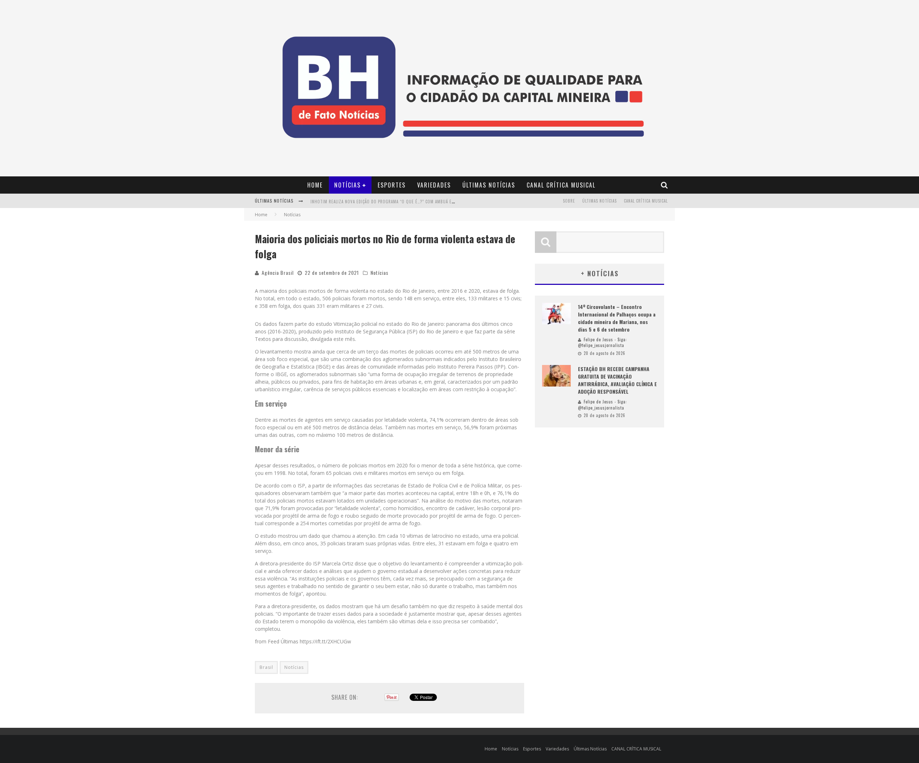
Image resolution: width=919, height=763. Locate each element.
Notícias (347, 185)
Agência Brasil (278, 272)
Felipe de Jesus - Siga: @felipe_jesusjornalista (602, 342)
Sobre (569, 201)
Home (315, 185)
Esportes (392, 185)
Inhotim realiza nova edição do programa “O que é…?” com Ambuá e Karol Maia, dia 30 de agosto (412, 201)
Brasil (266, 667)
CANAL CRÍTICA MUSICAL (561, 185)
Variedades (434, 185)
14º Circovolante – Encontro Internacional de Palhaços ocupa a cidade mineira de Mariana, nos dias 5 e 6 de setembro (617, 318)
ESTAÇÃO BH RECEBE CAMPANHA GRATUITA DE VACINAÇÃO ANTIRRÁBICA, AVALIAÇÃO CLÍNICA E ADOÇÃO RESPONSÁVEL (617, 380)
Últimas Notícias (488, 185)
